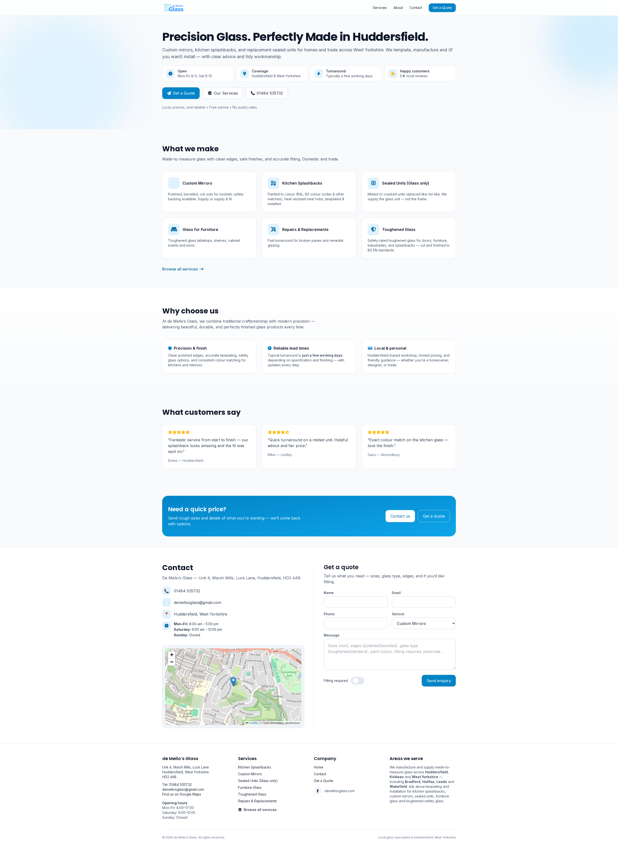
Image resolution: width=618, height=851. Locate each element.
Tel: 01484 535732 (177, 784)
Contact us (400, 516)
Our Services (226, 93)
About (398, 8)
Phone (329, 614)
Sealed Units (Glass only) (258, 781)
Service (398, 614)
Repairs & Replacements (257, 801)
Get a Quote (442, 8)
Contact (416, 8)
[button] (233, 682)
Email (396, 593)
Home (318, 767)
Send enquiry (439, 680)
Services (380, 8)
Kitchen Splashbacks (254, 767)
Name (329, 593)
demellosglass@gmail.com (197, 602)
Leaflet (253, 723)
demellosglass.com (339, 791)
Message (331, 635)
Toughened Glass (252, 794)
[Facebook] (318, 791)
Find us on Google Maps (181, 794)
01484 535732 (270, 93)
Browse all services (180, 269)
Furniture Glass (249, 787)
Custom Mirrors (250, 774)
